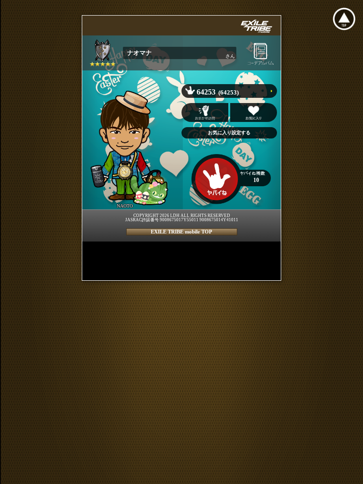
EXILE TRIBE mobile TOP (181, 231)
